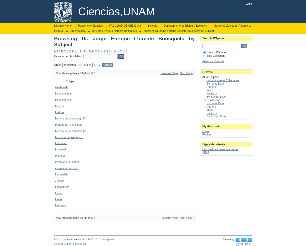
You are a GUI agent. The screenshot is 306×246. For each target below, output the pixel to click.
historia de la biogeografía (70, 118)
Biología (152, 25)
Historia (59, 112)
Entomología (78, 30)
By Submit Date (216, 96)
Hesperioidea (63, 93)
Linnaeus (60, 205)
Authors (211, 86)
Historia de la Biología (68, 124)
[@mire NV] (243, 241)
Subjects (211, 93)
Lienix (58, 199)
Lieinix (59, 193)
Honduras (61, 143)
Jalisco (59, 180)
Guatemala (61, 87)
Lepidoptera (62, 186)
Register (207, 134)
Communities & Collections (222, 80)
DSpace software (63, 239)
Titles (209, 90)
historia (59, 106)
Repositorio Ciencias (90, 25)
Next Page (186, 73)
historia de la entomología (70, 131)
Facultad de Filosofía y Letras (220, 149)
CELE (205, 152)
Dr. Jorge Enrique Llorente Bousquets (114, 30)
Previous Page (169, 73)
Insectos (60, 155)
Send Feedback (77, 243)
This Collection (216, 55)
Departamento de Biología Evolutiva (185, 25)
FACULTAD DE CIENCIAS (125, 25)
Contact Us (60, 243)
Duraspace (107, 239)
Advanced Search (213, 61)
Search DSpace (216, 52)
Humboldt (61, 149)
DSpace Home (63, 25)
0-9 (56, 51)
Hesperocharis (63, 99)
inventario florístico (66, 168)
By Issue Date (215, 83)
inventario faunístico (67, 162)
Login (248, 3)
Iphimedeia (61, 174)
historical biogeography (69, 137)
